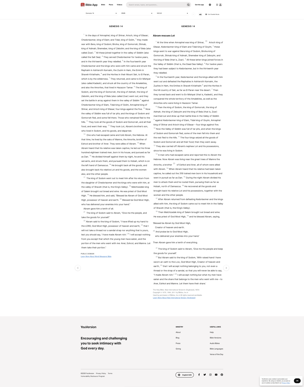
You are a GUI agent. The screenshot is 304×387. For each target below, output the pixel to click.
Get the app (199, 5)
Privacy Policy (101, 373)
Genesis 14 (90, 13)
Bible (103, 5)
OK (297, 381)
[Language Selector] (210, 4)
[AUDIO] (193, 14)
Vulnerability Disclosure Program (93, 376)
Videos (119, 5)
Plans (111, 5)
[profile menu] (218, 4)
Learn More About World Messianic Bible (96, 256)
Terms (110, 373)
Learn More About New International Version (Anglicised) (174, 297)
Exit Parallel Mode (213, 14)
